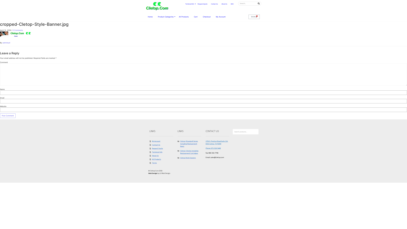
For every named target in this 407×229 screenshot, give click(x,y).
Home (150, 17)
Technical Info (189, 4)
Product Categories (166, 17)
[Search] (258, 4)
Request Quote (202, 4)
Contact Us (214, 4)
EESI (232, 4)
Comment (4, 62)
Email (2, 98)
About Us (224, 4)
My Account (221, 17)
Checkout (207, 17)
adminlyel (6, 43)
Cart (196, 17)
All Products (184, 17)
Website (3, 106)
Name (2, 89)
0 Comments (18, 30)
